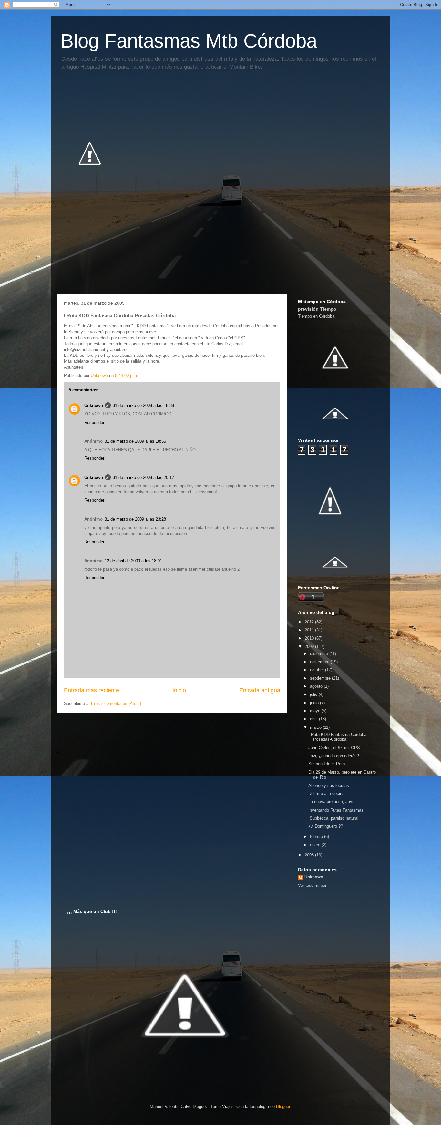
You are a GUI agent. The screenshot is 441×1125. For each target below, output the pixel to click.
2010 (310, 638)
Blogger (283, 1106)
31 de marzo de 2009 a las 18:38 (143, 405)
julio (314, 694)
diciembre (319, 653)
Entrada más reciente (91, 690)
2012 (310, 622)
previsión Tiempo (317, 309)
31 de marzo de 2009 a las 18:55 (135, 441)
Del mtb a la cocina (326, 793)
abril (314, 718)
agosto (317, 686)
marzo (316, 727)
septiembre (321, 678)
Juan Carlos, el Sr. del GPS (334, 747)
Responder (94, 422)
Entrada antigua (259, 690)
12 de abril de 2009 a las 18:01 (133, 560)
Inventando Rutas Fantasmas (336, 810)
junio (315, 702)
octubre (317, 669)
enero (316, 845)
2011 (310, 630)
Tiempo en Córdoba (316, 316)
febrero (317, 836)
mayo (316, 710)
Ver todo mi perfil (314, 885)
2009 (310, 646)
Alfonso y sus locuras (328, 785)
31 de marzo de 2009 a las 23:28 (135, 519)
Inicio (179, 690)
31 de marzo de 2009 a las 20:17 (143, 477)
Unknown (93, 405)
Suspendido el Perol (327, 763)
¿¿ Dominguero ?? (325, 826)
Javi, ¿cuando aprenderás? (333, 755)
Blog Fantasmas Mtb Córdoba (189, 41)
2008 (310, 855)
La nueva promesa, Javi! (331, 801)
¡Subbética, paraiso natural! (334, 818)
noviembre (320, 661)
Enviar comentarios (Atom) (116, 703)
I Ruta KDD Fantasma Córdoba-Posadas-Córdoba (338, 737)
